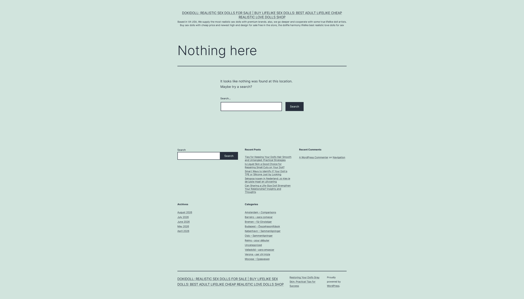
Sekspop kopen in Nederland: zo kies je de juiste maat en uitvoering (267, 180)
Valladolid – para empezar (259, 249)
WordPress (333, 285)
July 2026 (183, 217)
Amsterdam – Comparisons (260, 212)
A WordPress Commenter (313, 157)
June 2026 (183, 221)
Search (181, 149)
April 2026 (183, 231)
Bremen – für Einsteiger (258, 221)
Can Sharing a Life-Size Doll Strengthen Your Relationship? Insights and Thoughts (268, 188)
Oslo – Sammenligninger (259, 235)
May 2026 (183, 226)
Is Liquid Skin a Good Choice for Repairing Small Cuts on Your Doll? (265, 166)
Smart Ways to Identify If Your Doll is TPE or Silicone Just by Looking (266, 173)
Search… (225, 98)
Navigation (339, 157)
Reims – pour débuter (257, 240)
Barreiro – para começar (259, 217)
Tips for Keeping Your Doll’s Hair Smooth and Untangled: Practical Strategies (268, 159)
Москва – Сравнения (257, 259)
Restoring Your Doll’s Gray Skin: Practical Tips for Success (304, 281)
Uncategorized (253, 245)
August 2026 (184, 212)
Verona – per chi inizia (257, 254)
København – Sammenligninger (263, 231)
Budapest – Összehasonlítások (262, 226)
